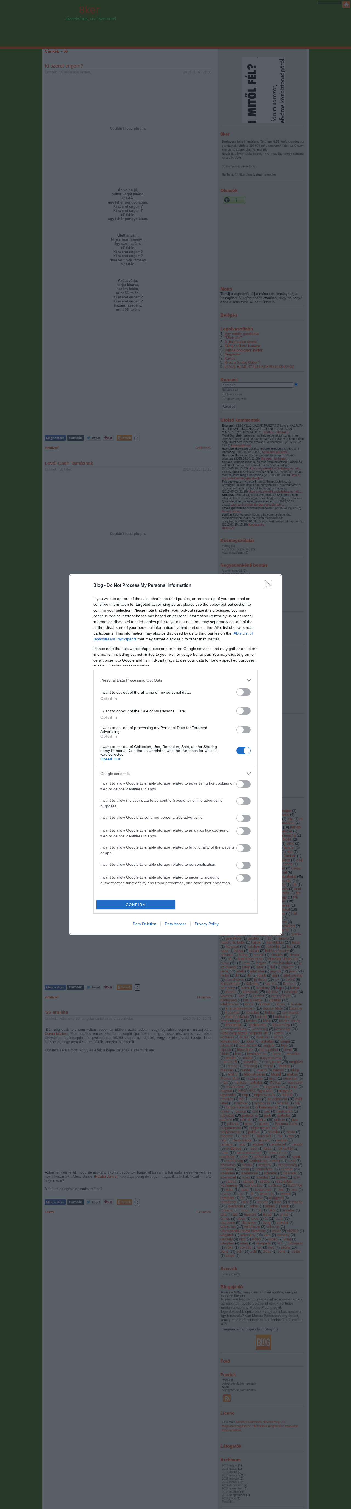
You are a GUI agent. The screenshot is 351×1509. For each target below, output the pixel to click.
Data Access (175, 924)
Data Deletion (144, 924)
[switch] (243, 692)
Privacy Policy (207, 924)
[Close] (270, 585)
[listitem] (175, 680)
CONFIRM (136, 905)
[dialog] (175, 754)
